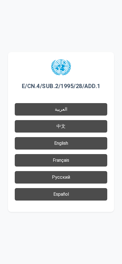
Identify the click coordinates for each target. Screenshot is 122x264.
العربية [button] (61, 109)
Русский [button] (61, 177)
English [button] (61, 143)
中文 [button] (61, 126)
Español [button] (61, 194)
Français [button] (61, 160)
